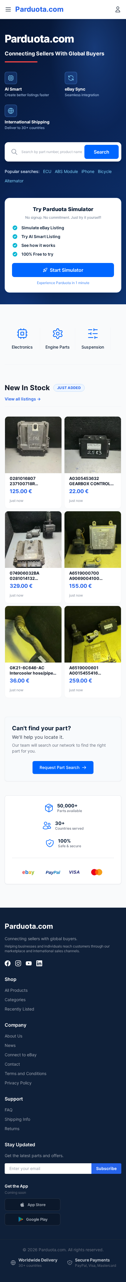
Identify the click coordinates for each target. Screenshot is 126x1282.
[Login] (117, 9)
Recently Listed (19, 1008)
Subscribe (106, 1168)
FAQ (9, 1109)
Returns (12, 1128)
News (10, 1045)
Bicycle (105, 171)
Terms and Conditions (25, 1073)
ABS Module (66, 171)
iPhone (87, 171)
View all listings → (23, 398)
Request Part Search (59, 767)
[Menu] (8, 9)
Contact (12, 1064)
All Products (16, 990)
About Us (13, 1035)
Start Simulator (66, 270)
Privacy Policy (18, 1082)
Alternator (14, 180)
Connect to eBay (21, 1054)
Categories (15, 999)
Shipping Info (17, 1119)
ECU (47, 171)
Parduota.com (39, 9)
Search (101, 152)
